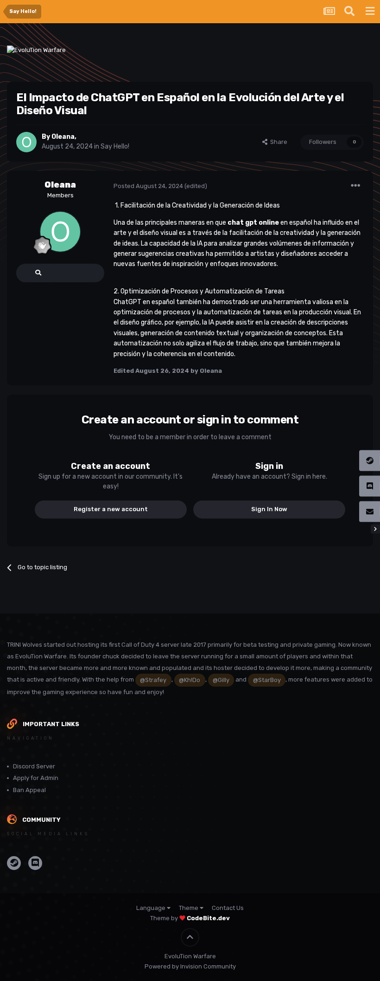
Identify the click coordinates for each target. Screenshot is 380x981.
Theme (189, 907)
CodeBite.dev (208, 918)
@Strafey (153, 679)
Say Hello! (115, 146)
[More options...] (355, 185)
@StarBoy (267, 679)
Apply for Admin (35, 777)
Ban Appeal (29, 789)
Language (151, 907)
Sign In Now (269, 509)
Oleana (60, 185)
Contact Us (228, 907)
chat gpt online (253, 223)
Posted (148, 185)
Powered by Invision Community (190, 966)
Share (277, 141)
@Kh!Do (189, 679)
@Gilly (221, 679)
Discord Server (34, 766)
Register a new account (111, 509)
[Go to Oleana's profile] (26, 142)
